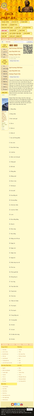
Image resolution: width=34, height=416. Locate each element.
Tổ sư (20, 374)
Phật (19, 368)
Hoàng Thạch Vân (14, 60)
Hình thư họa (5, 399)
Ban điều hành (5, 354)
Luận (20, 362)
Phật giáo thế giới (22, 379)
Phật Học (19, 347)
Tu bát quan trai (5, 360)
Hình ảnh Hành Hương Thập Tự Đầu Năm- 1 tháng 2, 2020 (4, 114)
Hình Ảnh (4, 92)
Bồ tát (20, 370)
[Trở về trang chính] (12, 405)
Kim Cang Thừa (22, 354)
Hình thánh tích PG (6, 395)
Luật (19, 360)
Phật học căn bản (22, 356)
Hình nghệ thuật (5, 397)
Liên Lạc (4, 356)
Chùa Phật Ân (5, 386)
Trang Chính (4, 347)
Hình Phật (4, 388)
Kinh (19, 358)
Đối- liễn (4, 379)
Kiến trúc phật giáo (6, 370)
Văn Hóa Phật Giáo (6, 365)
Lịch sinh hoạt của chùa (7, 362)
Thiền (20, 351)
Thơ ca (3, 376)
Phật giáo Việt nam (22, 376)
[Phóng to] (16, 45)
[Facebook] (15, 405)
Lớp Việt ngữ (5, 358)
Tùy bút (4, 374)
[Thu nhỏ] (11, 45)
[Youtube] (21, 405)
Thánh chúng (21, 372)
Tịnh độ (20, 349)
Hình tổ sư (4, 393)
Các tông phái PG (22, 381)
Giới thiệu (4, 349)
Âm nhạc (4, 381)
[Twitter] (18, 405)
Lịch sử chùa (5, 351)
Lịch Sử (19, 365)
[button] (6, 22)
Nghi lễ (3, 368)
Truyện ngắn (5, 372)
